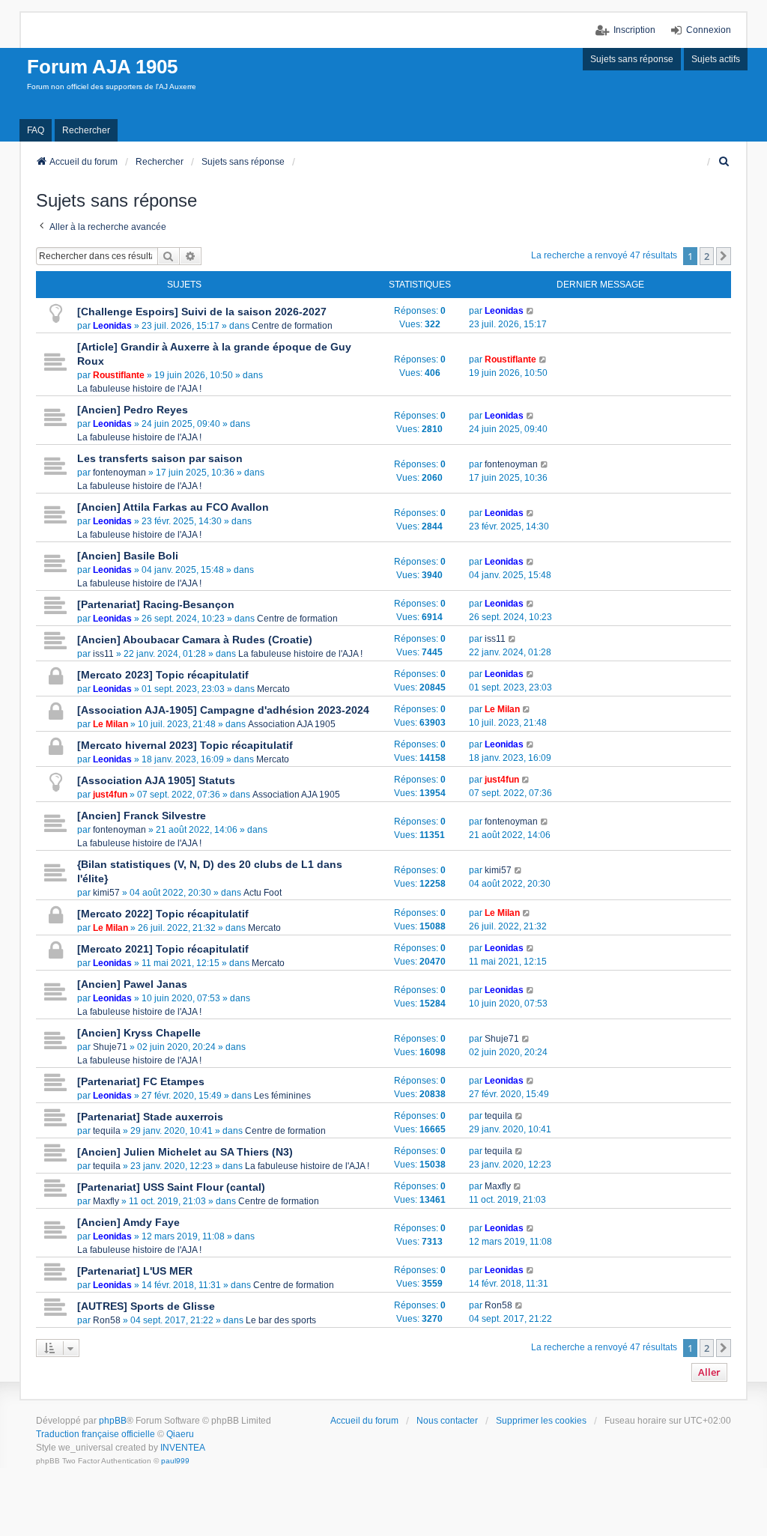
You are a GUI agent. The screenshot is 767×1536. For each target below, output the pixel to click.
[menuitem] (724, 162)
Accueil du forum (364, 1420)
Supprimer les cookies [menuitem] (541, 1420)
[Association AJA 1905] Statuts (156, 780)
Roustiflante (119, 375)
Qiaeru (180, 1434)
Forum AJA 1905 (102, 66)
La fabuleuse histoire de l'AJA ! (139, 388)
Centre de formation (292, 326)
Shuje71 (110, 1047)
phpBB (113, 1420)
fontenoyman (119, 472)
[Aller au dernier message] (531, 311)
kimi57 (106, 892)
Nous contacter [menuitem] (447, 1420)
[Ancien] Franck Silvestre (141, 816)
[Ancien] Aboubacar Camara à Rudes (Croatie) (194, 640)
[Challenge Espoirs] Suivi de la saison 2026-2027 (202, 312)
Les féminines (282, 1095)
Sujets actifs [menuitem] (715, 59)
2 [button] (706, 256)
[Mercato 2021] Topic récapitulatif (163, 949)
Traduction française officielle (95, 1434)
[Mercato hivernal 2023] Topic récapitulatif (185, 745)
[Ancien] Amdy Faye (128, 1222)
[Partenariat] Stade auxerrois (150, 1117)
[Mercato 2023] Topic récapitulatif (163, 675)
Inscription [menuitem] (634, 30)
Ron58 (107, 1320)
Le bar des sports (281, 1320)
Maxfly (106, 1201)
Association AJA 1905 (292, 724)
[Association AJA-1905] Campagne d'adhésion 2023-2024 (223, 710)
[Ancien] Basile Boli (127, 556)
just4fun (110, 794)
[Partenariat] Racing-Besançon (155, 604)
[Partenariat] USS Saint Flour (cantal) (171, 1187)
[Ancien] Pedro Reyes (132, 410)
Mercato (273, 689)
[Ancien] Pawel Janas (132, 984)
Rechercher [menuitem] (86, 130)
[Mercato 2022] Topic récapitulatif (163, 914)
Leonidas (112, 326)
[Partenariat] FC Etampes (140, 1081)
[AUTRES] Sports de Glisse (146, 1306)
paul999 (175, 1461)
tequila (107, 1131)
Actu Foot (262, 892)
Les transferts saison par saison (160, 458)
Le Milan (110, 724)
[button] (723, 256)
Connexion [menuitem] (708, 30)
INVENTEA (182, 1447)
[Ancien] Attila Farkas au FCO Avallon (173, 507)
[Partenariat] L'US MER (134, 1271)
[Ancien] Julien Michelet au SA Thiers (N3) (185, 1152)
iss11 (103, 654)
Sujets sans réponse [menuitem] (631, 59)
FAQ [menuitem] (35, 130)
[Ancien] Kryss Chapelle (139, 1033)
